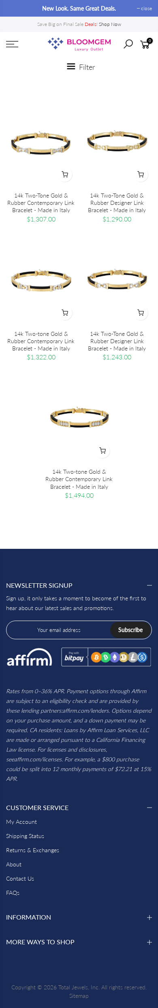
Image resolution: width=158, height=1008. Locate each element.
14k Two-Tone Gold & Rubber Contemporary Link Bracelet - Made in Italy (41, 202)
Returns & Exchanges (32, 850)
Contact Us (20, 878)
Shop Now (110, 24)
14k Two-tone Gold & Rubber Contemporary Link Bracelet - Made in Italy (41, 341)
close (15, 8)
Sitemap (79, 995)
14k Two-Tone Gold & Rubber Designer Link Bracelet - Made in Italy (117, 202)
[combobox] (134, 47)
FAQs (12, 892)
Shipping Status (25, 835)
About (13, 864)
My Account (21, 821)
